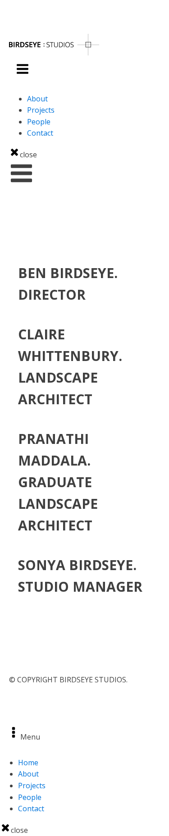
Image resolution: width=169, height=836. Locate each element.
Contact (40, 133)
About (37, 99)
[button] (21, 173)
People (38, 122)
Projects (41, 110)
